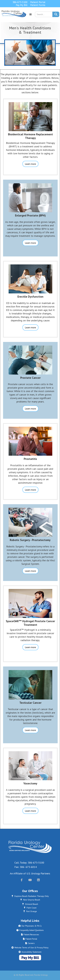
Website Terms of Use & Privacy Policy (30, 947)
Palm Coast (30, 907)
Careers (30, 943)
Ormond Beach (30, 904)
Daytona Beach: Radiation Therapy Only (30, 896)
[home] (13, 15)
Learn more (30, 163)
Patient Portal (37, 2)
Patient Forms (37, 5)
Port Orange (30, 911)
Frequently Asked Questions (30, 930)
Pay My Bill (21, 5)
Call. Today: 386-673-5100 (29, 862)
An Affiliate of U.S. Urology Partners (30, 873)
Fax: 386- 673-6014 (25, 867)
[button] (30, 15)
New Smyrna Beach (30, 899)
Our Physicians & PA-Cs (30, 926)
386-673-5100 (20, 2)
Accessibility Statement (30, 952)
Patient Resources (30, 934)
